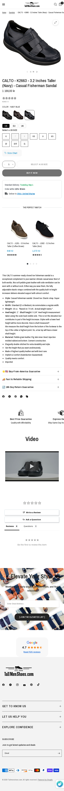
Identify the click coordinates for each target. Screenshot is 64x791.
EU (14, 125)
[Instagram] (19, 685)
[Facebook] (4, 396)
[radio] (7, 115)
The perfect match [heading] (32, 207)
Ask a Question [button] (33, 519)
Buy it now (32, 173)
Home (4, 12)
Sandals (12, 12)
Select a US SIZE (9, 130)
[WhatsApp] (22, 396)
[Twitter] (12, 685)
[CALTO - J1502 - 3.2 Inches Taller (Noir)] (44, 227)
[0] (60, 4)
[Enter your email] (59, 753)
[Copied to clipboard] (27, 396)
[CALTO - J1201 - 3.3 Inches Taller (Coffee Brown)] (19, 227)
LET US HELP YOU (14, 717)
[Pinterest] (16, 396)
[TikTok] (40, 684)
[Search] (55, 4)
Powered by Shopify (45, 779)
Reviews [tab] (10, 526)
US (6, 125)
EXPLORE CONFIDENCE (17, 727)
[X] (10, 396)
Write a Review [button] (33, 512)
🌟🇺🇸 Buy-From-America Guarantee (21, 371)
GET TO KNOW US (14, 706)
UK (22, 125)
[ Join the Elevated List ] (32, 617)
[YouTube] (26, 685)
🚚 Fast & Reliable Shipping (16, 379)
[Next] (36, 71)
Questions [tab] (28, 526)
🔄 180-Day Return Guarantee (17, 387)
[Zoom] (55, 22)
